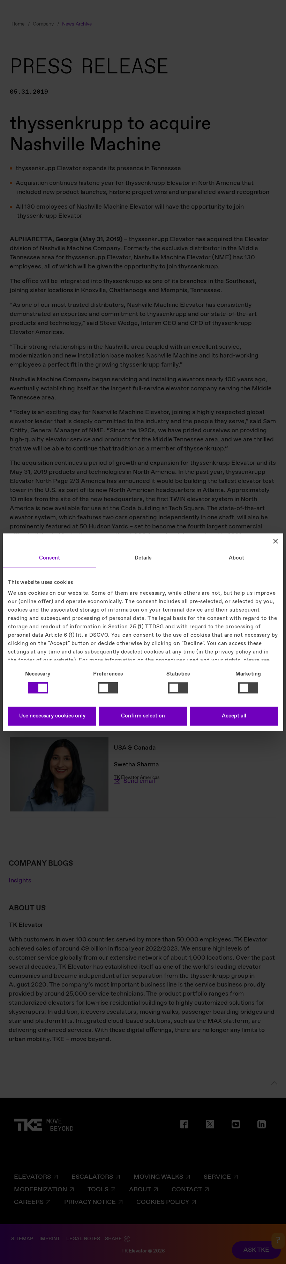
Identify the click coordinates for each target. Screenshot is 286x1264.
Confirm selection (143, 716)
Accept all (234, 716)
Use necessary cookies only (52, 716)
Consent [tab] (49, 558)
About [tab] (236, 558)
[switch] (108, 688)
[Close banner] (275, 541)
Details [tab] (143, 558)
